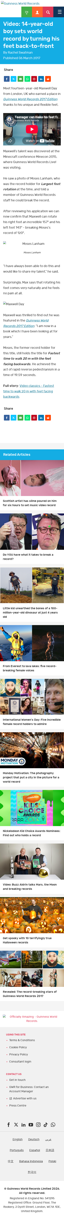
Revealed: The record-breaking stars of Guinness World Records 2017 (30, 994)
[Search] (48, 12)
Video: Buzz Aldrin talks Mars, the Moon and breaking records (30, 886)
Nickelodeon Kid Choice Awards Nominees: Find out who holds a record (31, 833)
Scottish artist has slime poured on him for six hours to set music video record (30, 503)
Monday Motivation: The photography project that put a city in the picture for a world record (31, 777)
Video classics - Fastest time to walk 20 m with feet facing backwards (28, 391)
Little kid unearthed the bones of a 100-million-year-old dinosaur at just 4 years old (30, 612)
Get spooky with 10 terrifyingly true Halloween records (27, 940)
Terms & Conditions (22, 1040)
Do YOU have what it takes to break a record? (28, 556)
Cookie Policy (18, 1047)
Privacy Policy (18, 1054)
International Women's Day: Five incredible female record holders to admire (32, 721)
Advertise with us (24, 1098)
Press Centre (17, 1105)
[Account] (37, 12)
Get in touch (17, 1080)
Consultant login (20, 1061)
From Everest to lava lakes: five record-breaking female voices (30, 668)
